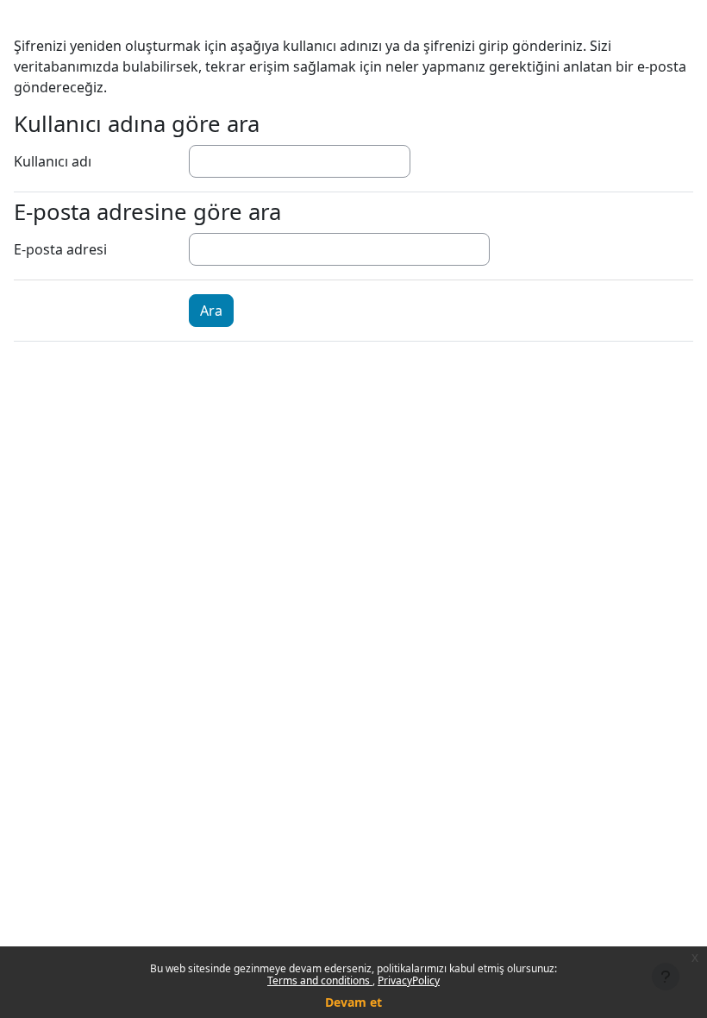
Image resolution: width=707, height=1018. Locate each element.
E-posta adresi (60, 249)
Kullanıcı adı (52, 161)
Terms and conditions (319, 980)
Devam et (353, 1002)
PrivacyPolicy (409, 980)
